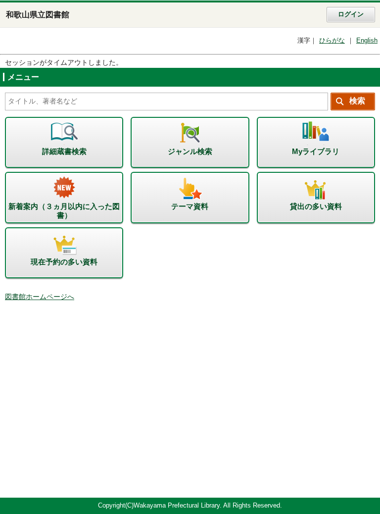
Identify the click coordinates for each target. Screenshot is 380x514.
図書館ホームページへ (39, 297)
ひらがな (332, 40)
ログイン (351, 14)
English (367, 40)
